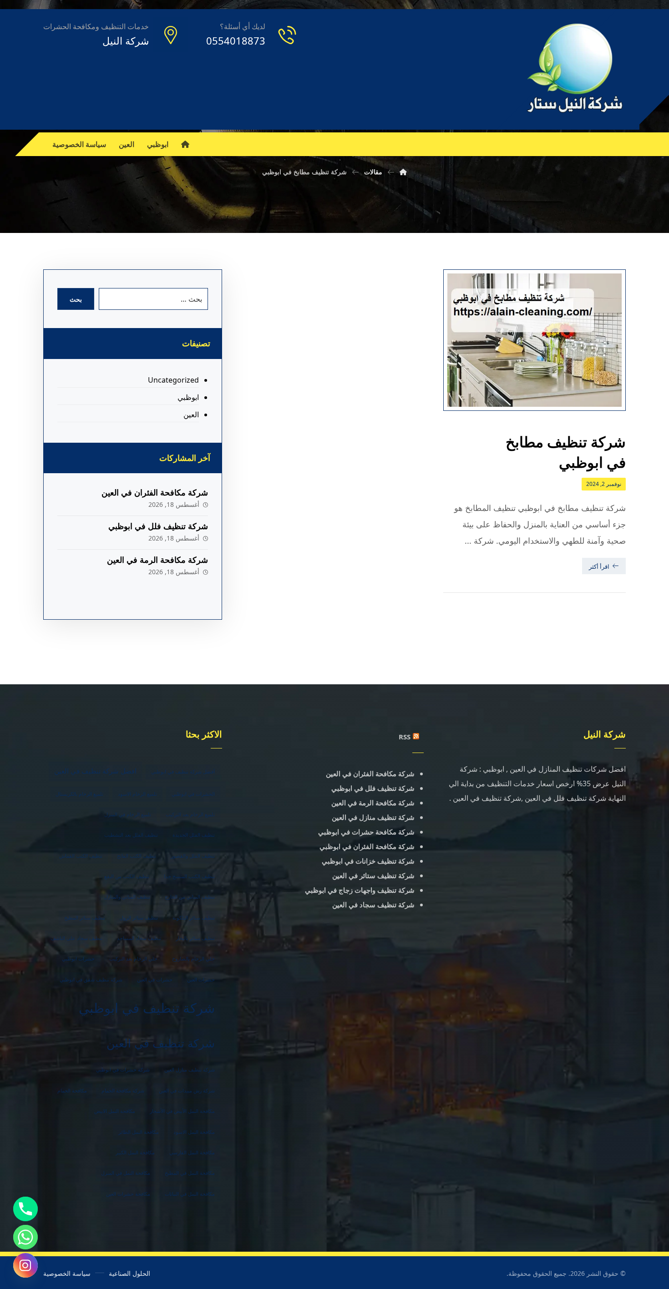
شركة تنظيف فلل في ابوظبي (158, 526)
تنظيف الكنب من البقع (126, 876)
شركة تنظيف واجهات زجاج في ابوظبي (360, 890)
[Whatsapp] (25, 1237)
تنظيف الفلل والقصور (193, 856)
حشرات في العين (154, 979)
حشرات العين (201, 979)
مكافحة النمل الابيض (114, 1111)
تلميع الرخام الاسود (137, 794)
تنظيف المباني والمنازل (127, 897)
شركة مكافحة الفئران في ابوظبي (367, 846)
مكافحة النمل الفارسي (192, 1152)
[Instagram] (25, 1265)
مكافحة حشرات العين (128, 1194)
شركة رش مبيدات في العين (187, 1090)
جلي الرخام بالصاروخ (193, 958)
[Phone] (25, 1209)
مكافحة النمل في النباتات (190, 1194)
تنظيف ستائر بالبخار (195, 938)
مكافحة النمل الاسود (194, 1132)
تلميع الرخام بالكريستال (79, 794)
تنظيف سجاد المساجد (139, 938)
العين (190, 414)
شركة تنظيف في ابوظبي (147, 1008)
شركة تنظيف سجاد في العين (373, 904)
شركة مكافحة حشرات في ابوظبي (366, 831)
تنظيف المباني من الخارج (190, 897)
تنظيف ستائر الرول (139, 918)
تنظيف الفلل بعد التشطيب (131, 835)
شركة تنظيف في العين (160, 1043)
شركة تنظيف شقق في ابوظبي (91, 979)
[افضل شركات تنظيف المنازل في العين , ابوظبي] (575, 69)
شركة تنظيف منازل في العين (373, 817)
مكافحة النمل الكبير (135, 1152)
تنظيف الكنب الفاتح (136, 856)
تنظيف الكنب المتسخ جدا (189, 876)
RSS (405, 736)
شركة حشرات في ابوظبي (123, 1070)
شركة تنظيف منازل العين (189, 1070)
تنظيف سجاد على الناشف (76, 938)
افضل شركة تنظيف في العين (95, 771)
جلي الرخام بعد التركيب (133, 958)
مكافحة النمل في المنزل (125, 1173)
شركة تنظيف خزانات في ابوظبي (368, 860)
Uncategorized (173, 380)
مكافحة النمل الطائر (138, 1132)
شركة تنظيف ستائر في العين (373, 875)
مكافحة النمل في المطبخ (190, 1173)
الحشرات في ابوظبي (193, 794)
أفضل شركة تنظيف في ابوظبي (183, 771)
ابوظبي (187, 397)
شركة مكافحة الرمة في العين (157, 559)
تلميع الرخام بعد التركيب (190, 814)
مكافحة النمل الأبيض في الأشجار (182, 1111)
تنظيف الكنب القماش (80, 856)
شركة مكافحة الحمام (122, 1090)
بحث (76, 299)
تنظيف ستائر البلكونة (193, 918)
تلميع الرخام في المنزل (127, 814)
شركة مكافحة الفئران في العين (154, 492)
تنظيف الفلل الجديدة (193, 835)
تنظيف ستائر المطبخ (84, 918)
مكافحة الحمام (72, 1090)
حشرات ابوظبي (78, 958)
